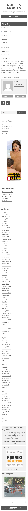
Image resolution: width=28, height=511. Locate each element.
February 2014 (6, 398)
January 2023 (5, 230)
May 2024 (4, 212)
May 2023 (4, 221)
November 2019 (6, 315)
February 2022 (6, 255)
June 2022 (4, 246)
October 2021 (5, 264)
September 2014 (6, 382)
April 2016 (4, 340)
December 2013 (6, 403)
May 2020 (4, 302)
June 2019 (4, 326)
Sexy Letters (5, 198)
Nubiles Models (14, 6)
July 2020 (4, 297)
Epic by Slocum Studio (12, 508)
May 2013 (4, 418)
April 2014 (4, 394)
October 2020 (5, 290)
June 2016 (4, 335)
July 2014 (4, 387)
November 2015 (6, 351)
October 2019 (5, 317)
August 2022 (5, 241)
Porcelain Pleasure (7, 126)
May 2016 (4, 338)
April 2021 (4, 277)
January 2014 (5, 400)
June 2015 (4, 362)
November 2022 (6, 234)
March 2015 (5, 369)
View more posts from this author (19, 85)
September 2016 (6, 329)
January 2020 (5, 311)
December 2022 (6, 232)
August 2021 (5, 268)
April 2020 (4, 304)
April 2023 (4, 223)
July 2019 (4, 324)
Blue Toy (4, 39)
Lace (3, 124)
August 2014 (5, 385)
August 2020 (5, 295)
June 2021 (4, 273)
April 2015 (4, 367)
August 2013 (5, 412)
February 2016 (6, 344)
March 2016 (5, 342)
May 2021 (4, 275)
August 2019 (5, 322)
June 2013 (4, 416)
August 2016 (5, 331)
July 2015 (4, 360)
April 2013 (4, 421)
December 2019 (6, 313)
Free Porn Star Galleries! (14, 470)
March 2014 (5, 396)
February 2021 (6, 281)
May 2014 (4, 391)
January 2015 (5, 373)
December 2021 (6, 259)
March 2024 (5, 214)
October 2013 (5, 407)
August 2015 (5, 358)
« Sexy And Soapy (7, 96)
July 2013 (4, 414)
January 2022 (5, 257)
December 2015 (6, 349)
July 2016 (4, 333)
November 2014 (6, 378)
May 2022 (4, 248)
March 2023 (5, 225)
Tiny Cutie (4, 133)
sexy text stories (6, 196)
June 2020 (4, 299)
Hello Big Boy (5, 129)
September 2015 (6, 356)
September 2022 (6, 239)
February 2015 (6, 371)
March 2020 (5, 306)
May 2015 (4, 365)
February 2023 (6, 228)
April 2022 (4, 250)
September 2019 (6, 320)
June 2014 (4, 389)
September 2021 (6, 266)
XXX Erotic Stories (7, 201)
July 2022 (4, 243)
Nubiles (4, 35)
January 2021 (5, 284)
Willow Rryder (5, 47)
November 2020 (6, 288)
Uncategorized (16, 77)
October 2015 (5, 353)
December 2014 (6, 376)
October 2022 (5, 237)
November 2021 (6, 261)
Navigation (15, 16)
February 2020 (6, 308)
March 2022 (5, 252)
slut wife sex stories (7, 192)
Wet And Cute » (21, 96)
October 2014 (5, 380)
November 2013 (6, 405)
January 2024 (5, 219)
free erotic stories (7, 194)
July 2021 (4, 270)
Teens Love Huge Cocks (19, 435)
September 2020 (6, 293)
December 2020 (6, 286)
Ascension (5, 131)
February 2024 (6, 216)
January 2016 (5, 347)
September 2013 (6, 409)
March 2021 (5, 279)
